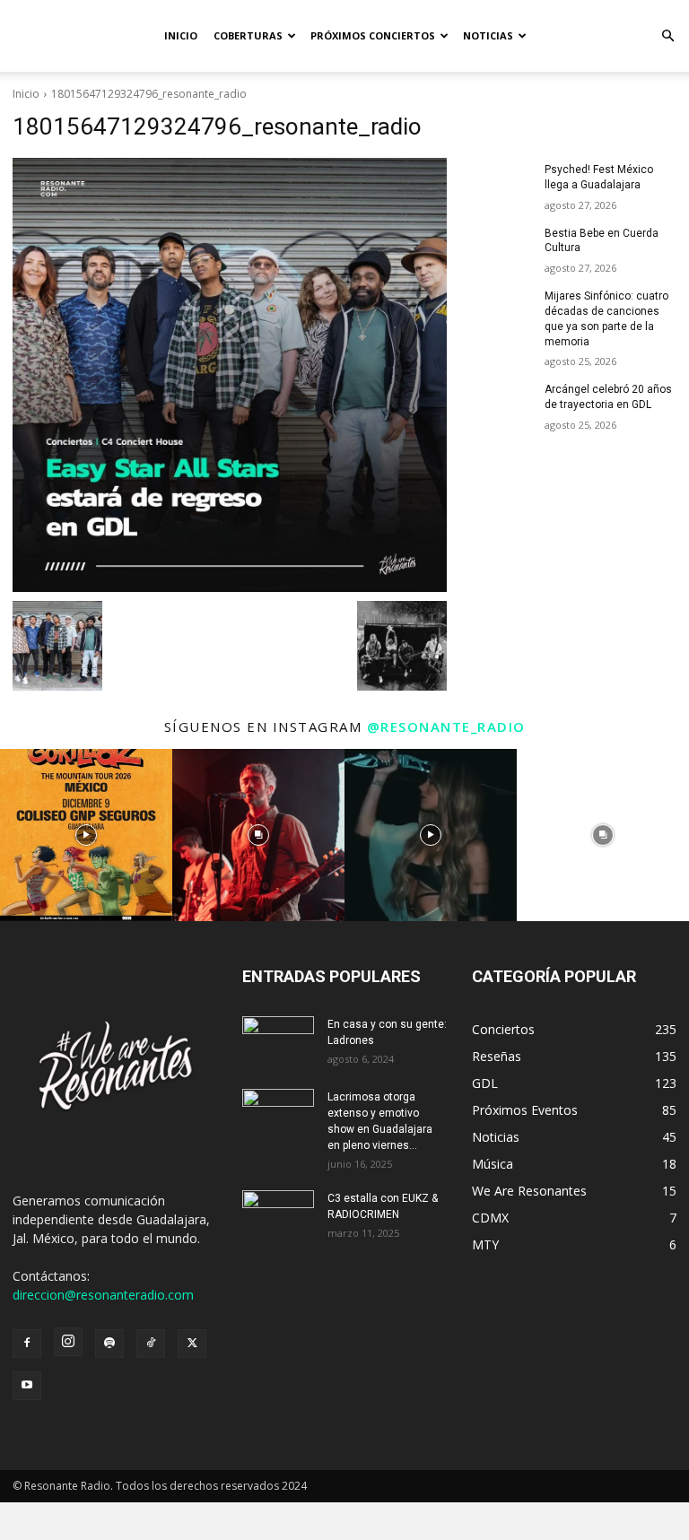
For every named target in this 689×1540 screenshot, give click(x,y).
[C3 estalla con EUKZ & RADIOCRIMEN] (278, 1215)
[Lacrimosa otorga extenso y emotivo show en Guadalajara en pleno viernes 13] (278, 1114)
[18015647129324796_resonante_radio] (230, 375)
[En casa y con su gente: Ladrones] (278, 1041)
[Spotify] (109, 1343)
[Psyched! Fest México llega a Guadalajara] (502, 183)
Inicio (180, 35)
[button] (667, 36)
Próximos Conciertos (372, 35)
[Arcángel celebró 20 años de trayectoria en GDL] (502, 403)
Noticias (488, 35)
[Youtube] (27, 1385)
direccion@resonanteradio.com (103, 1294)
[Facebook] (27, 1343)
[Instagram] (68, 1341)
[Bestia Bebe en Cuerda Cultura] (502, 247)
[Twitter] (192, 1343)
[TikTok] (150, 1343)
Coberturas (248, 35)
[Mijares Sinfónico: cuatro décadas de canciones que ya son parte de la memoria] (502, 310)
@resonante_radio (446, 726)
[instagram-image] (86, 835)
